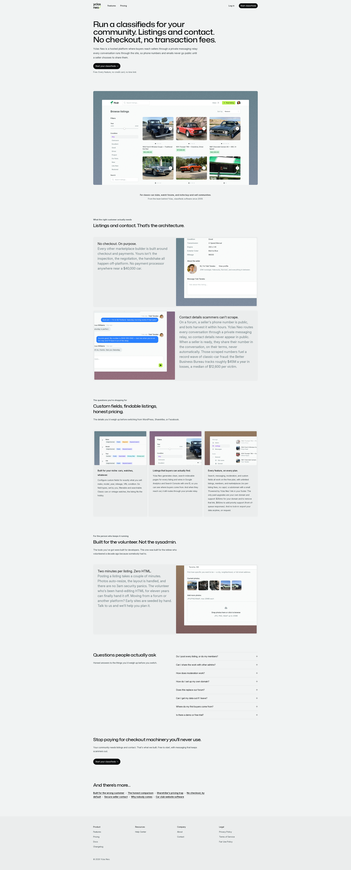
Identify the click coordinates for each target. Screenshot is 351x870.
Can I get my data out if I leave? (191, 698)
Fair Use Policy (226, 842)
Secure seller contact (116, 796)
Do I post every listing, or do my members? (197, 656)
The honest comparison (140, 793)
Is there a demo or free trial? (190, 715)
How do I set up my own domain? (192, 681)
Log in (231, 6)
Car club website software (170, 796)
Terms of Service (227, 837)
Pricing (123, 6)
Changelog (98, 846)
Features (111, 6)
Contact (180, 837)
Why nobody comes (141, 796)
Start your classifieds (105, 66)
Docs (95, 842)
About (179, 832)
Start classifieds (248, 6)
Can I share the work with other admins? (196, 664)
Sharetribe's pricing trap (170, 793)
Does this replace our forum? (190, 689)
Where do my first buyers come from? (194, 706)
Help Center (140, 832)
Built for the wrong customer (108, 793)
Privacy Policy (225, 832)
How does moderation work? (190, 673)
